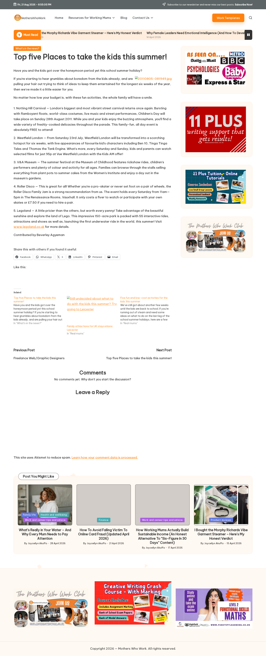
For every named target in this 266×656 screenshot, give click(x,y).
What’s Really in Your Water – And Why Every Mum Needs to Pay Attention (45, 534)
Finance (104, 519)
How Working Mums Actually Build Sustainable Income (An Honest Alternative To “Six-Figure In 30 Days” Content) (162, 536)
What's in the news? (27, 48)
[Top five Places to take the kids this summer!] (40, 310)
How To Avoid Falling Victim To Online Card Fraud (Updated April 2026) (103, 534)
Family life (29, 514)
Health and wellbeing (54, 514)
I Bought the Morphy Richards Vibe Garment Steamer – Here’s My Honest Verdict (56, 33)
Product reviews (221, 519)
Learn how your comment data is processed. (105, 457)
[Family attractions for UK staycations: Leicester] (92, 310)
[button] (228, 18)
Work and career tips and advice (45, 519)
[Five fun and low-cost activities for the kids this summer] (147, 310)
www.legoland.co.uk (29, 227)
